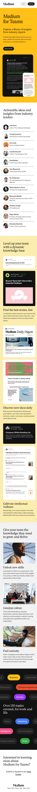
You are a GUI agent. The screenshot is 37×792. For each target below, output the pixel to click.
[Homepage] (8, 4)
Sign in (24, 4)
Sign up (31, 4)
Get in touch (8, 49)
